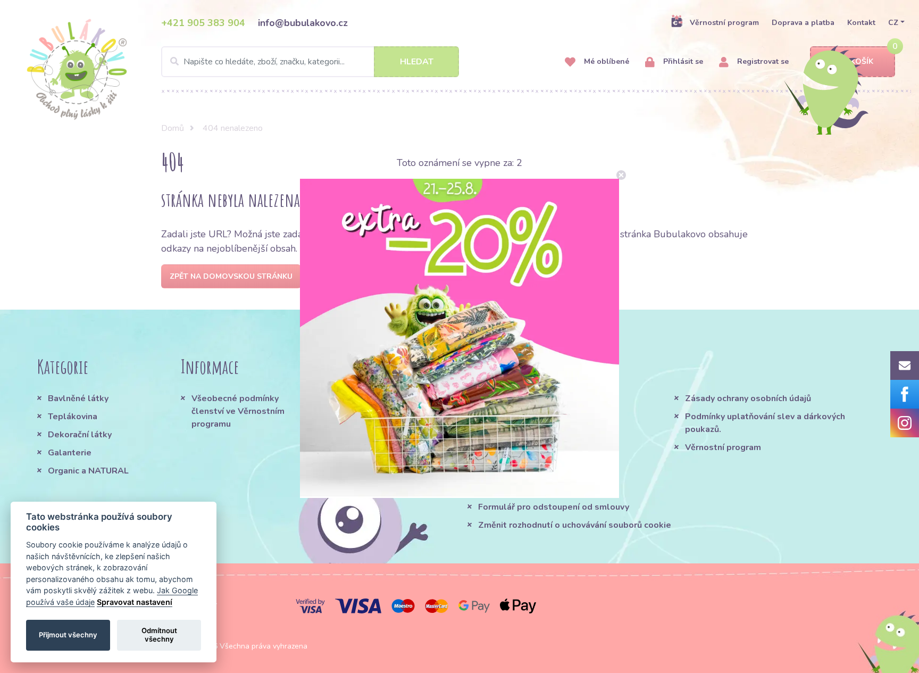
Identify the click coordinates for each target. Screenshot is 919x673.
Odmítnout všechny (159, 634)
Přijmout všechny (68, 634)
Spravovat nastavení (134, 601)
